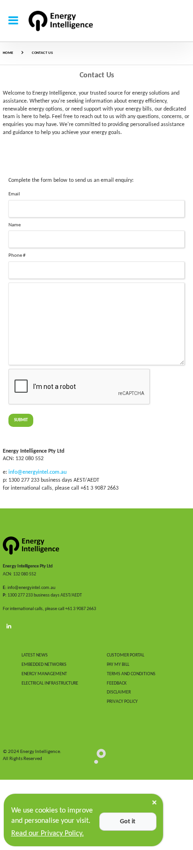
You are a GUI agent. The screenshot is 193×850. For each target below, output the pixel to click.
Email (14, 194)
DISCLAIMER (119, 692)
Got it (127, 821)
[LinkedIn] (9, 626)
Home (8, 53)
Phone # (16, 255)
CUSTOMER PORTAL (125, 655)
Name (14, 225)
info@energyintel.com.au (37, 472)
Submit (21, 420)
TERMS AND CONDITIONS (131, 674)
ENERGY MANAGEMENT (44, 674)
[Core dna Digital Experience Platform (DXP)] (96, 756)
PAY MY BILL (118, 664)
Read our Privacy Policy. (47, 833)
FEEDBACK (116, 683)
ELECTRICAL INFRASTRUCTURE (50, 683)
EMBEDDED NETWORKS (44, 664)
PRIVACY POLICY (122, 701)
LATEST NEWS (35, 655)
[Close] (154, 802)
